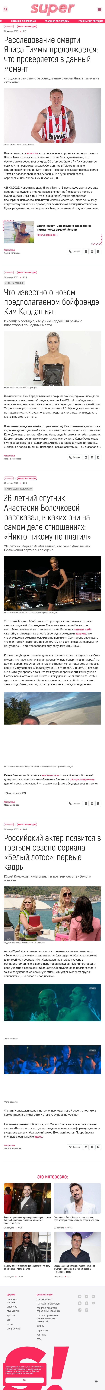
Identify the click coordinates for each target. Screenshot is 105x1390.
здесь (38, 1136)
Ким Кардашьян (15, 283)
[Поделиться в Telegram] (92, 251)
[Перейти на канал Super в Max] (79, 1296)
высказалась (50, 775)
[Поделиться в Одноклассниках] (98, 251)
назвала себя (82, 629)
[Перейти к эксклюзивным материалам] (52, 21)
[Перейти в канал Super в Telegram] (93, 1296)
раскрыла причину (82, 779)
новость (32, 153)
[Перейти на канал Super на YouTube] (93, 1303)
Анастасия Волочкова (19, 489)
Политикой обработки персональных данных (23, 1370)
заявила (80, 633)
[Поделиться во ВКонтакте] (86, 251)
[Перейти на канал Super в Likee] (86, 1310)
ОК (24, 1380)
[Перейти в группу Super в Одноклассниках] (79, 1303)
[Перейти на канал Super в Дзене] (86, 1303)
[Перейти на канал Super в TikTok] (79, 1310)
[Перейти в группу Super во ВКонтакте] (86, 1296)
